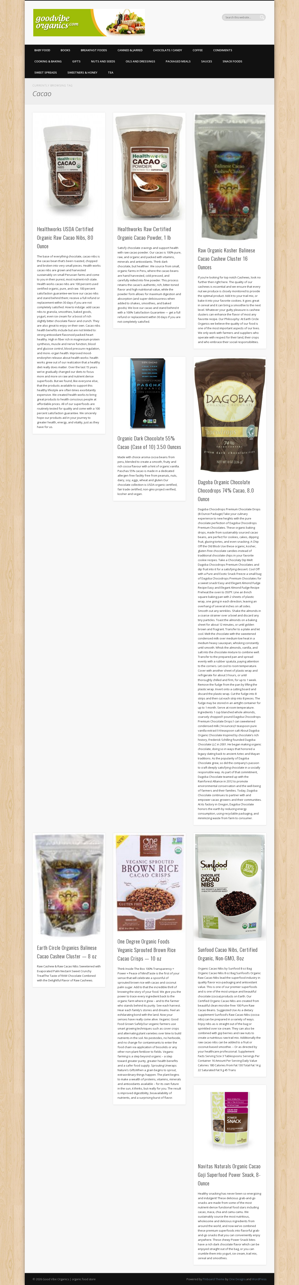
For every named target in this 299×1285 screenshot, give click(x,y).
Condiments (222, 50)
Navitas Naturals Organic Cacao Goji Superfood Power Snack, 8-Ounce (229, 1174)
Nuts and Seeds (103, 61)
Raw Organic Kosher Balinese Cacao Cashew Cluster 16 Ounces (226, 258)
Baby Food (42, 50)
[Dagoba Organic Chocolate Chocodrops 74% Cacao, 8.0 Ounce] (229, 415)
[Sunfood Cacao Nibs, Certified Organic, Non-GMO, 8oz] (229, 887)
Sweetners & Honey (82, 72)
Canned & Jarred (130, 50)
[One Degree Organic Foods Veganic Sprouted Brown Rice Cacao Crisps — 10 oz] (149, 882)
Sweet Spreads (45, 72)
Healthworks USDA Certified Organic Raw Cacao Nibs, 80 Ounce (65, 237)
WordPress (259, 1279)
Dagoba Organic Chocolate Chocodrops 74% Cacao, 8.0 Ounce (226, 490)
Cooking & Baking (48, 61)
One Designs (237, 1279)
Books (65, 50)
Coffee (198, 50)
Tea (110, 72)
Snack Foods (232, 61)
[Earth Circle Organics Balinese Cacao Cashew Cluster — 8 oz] (69, 886)
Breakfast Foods (94, 50)
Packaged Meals (178, 61)
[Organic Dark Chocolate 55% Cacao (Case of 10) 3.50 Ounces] (149, 393)
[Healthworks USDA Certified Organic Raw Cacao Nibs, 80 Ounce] (69, 166)
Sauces (206, 61)
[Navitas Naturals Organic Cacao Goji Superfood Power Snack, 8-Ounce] (229, 1121)
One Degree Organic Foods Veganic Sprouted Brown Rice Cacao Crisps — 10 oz (147, 949)
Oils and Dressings (140, 61)
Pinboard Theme (214, 1279)
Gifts (76, 61)
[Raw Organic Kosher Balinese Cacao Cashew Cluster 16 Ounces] (229, 177)
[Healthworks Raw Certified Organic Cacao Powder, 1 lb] (149, 166)
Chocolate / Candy (167, 50)
